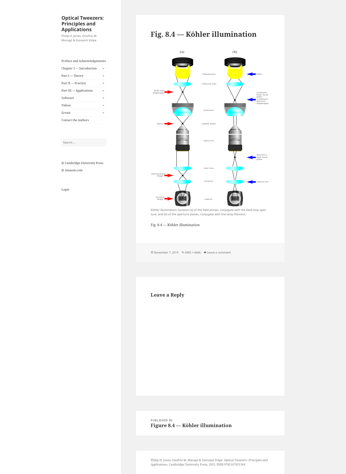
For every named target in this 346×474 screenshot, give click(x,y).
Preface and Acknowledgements (83, 61)
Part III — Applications (77, 90)
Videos (66, 105)
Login (65, 189)
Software (67, 98)
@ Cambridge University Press (82, 163)
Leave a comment (219, 252)
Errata (65, 113)
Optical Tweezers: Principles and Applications (82, 23)
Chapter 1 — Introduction (79, 68)
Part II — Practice (73, 83)
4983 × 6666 (193, 252)
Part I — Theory (72, 76)
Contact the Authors (75, 120)
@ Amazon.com (72, 170)
